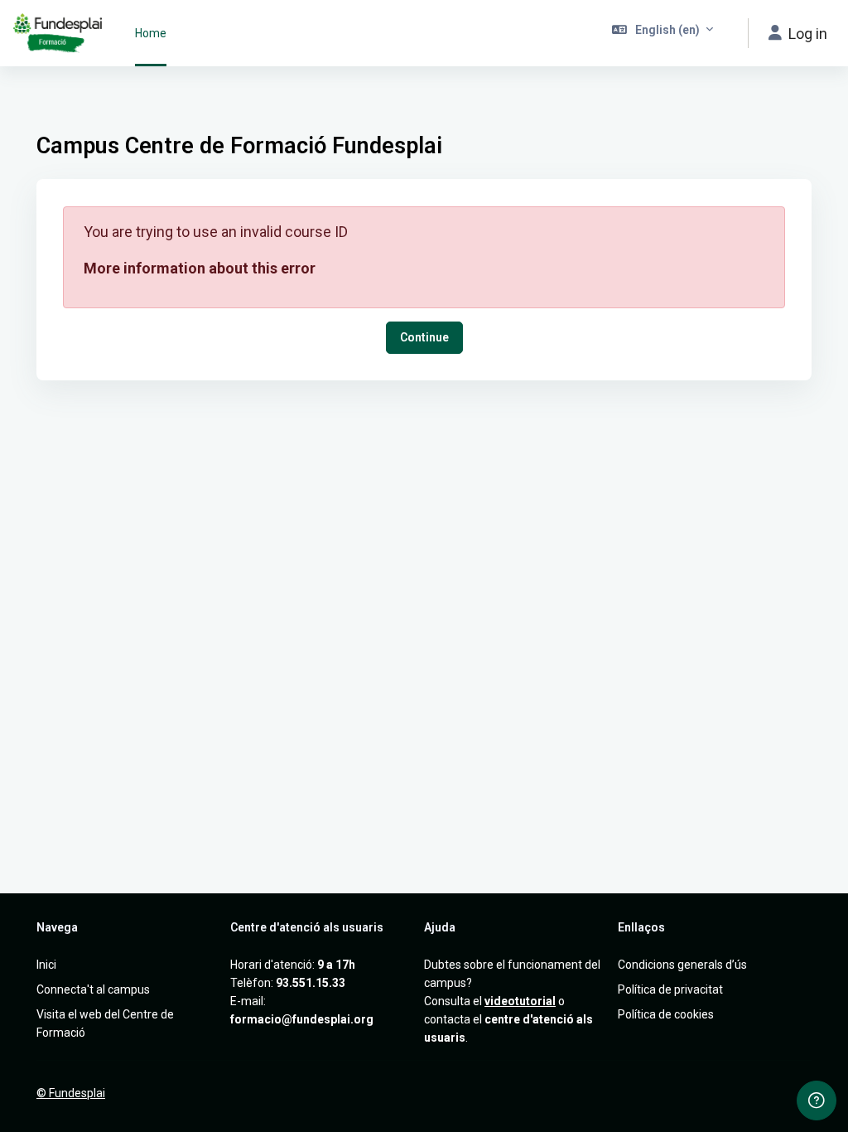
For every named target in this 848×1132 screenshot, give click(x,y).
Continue (424, 337)
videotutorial (520, 1001)
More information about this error (200, 268)
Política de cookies (666, 1014)
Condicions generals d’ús (682, 964)
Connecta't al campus (93, 989)
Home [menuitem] (150, 33)
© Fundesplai (70, 1093)
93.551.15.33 (310, 982)
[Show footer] (816, 1100)
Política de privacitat (670, 989)
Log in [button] (807, 33)
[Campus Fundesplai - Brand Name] (57, 33)
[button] (663, 33)
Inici (46, 964)
